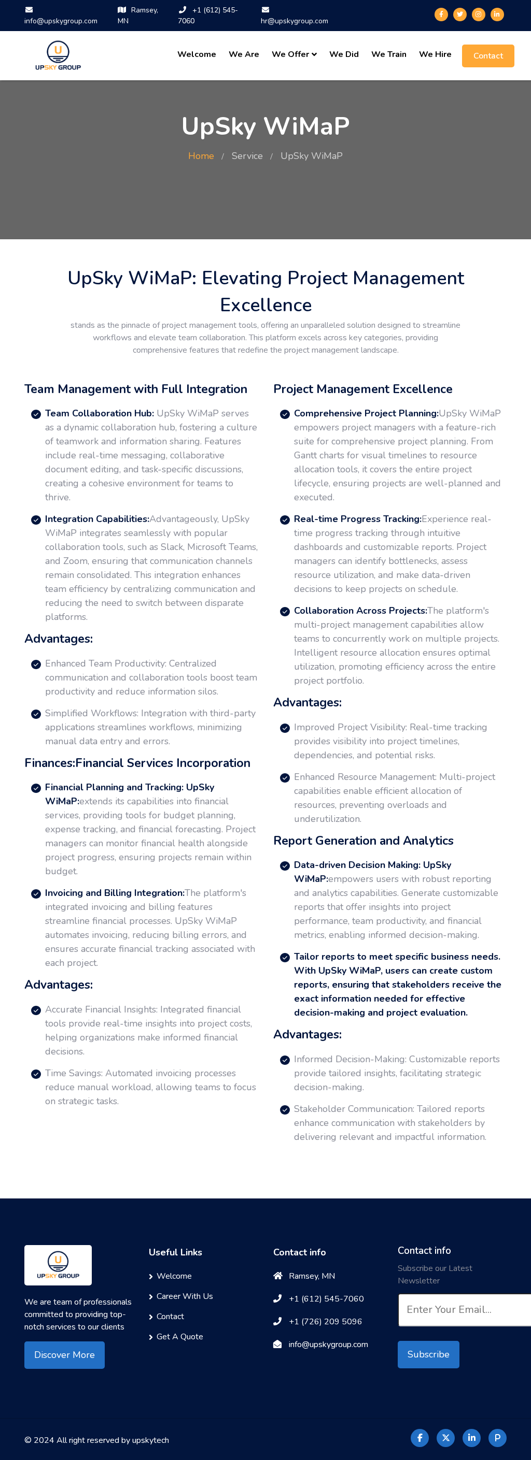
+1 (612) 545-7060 (208, 15)
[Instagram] (478, 14)
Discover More (64, 1355)
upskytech (150, 1440)
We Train (389, 54)
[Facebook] (441, 14)
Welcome (196, 54)
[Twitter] (460, 14)
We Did (344, 54)
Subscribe (429, 1354)
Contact (488, 56)
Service (247, 156)
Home (201, 156)
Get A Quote (180, 1336)
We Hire (435, 54)
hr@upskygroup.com (294, 21)
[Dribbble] (497, 14)
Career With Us (185, 1296)
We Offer (290, 54)
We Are (244, 54)
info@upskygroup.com (60, 21)
